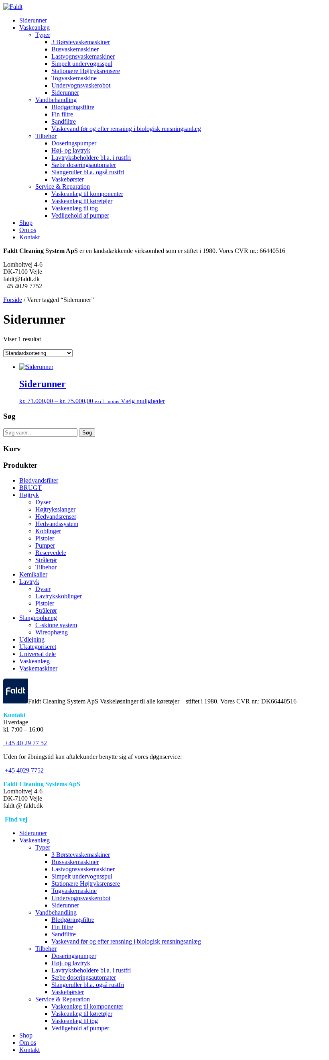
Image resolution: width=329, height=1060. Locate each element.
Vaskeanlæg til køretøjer (81, 201)
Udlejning (32, 639)
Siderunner (33, 20)
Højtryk (29, 494)
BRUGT (30, 487)
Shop (25, 222)
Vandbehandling (56, 99)
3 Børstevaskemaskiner (80, 42)
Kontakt (29, 237)
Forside (12, 299)
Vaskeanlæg (34, 27)
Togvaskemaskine (74, 78)
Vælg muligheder (143, 401)
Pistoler (44, 538)
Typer (42, 34)
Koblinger (48, 531)
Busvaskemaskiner (75, 49)
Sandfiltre (63, 121)
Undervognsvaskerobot (80, 85)
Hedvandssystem (56, 523)
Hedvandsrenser (55, 516)
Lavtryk (29, 581)
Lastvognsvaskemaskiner (83, 56)
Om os (27, 229)
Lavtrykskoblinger (58, 596)
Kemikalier (33, 574)
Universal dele (37, 653)
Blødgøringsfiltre (72, 107)
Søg (87, 433)
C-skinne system (56, 625)
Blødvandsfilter (38, 480)
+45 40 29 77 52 (25, 743)
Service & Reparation (62, 186)
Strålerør (46, 559)
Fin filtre (62, 114)
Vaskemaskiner (38, 668)
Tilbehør (46, 135)
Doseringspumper (73, 143)
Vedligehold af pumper (80, 215)
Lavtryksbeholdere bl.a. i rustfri (91, 157)
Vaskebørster (67, 179)
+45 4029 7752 (23, 770)
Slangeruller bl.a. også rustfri (87, 172)
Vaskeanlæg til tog (74, 208)
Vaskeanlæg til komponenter (87, 193)
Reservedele (50, 552)
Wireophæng (51, 632)
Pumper (45, 545)
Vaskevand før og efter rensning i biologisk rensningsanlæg (126, 128)
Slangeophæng (38, 617)
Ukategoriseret (37, 646)
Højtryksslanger (55, 509)
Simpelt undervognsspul (81, 63)
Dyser (43, 502)
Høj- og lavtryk (70, 150)
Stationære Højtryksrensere (85, 70)
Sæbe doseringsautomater (83, 164)
